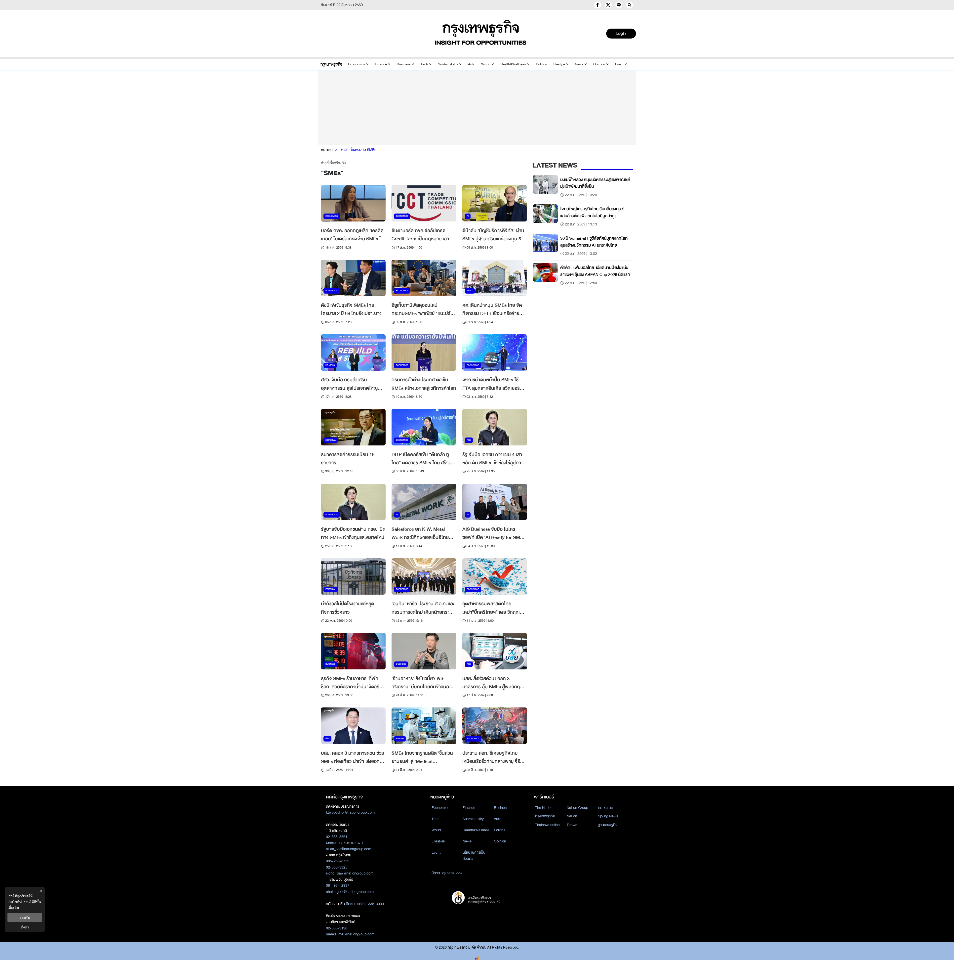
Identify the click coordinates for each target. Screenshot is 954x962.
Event (619, 64)
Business (404, 64)
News (579, 64)
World (485, 64)
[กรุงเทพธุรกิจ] (331, 64)
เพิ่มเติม (13, 907)
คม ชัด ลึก (605, 807)
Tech (424, 64)
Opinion (599, 64)
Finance (381, 64)
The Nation (544, 807)
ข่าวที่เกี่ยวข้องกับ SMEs (358, 149)
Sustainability (448, 64)
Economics (356, 64)
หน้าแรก (327, 149)
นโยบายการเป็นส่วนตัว (474, 855)
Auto (471, 64)
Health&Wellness (513, 64)
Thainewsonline (547, 825)
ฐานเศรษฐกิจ (607, 825)
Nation (572, 816)
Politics (541, 64)
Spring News (608, 816)
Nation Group (577, 807)
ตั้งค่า (25, 927)
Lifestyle (559, 64)
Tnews (572, 825)
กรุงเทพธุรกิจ (545, 816)
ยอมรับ (25, 917)
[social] (597, 4)
